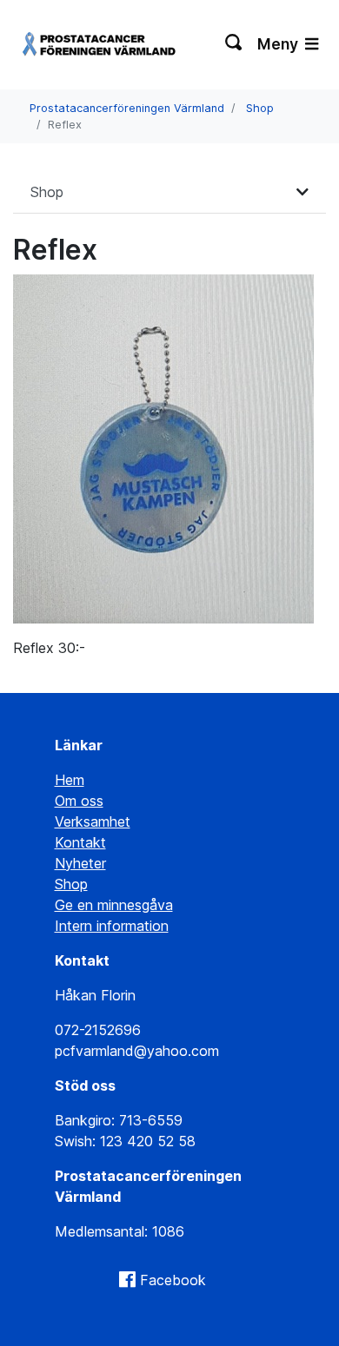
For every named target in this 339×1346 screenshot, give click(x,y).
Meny (279, 44)
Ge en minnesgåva (114, 905)
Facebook (173, 1280)
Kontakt (80, 842)
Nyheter (80, 863)
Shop (260, 108)
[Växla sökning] (234, 44)
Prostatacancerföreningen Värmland (127, 108)
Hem (69, 779)
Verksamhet (92, 821)
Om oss (79, 800)
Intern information (112, 925)
